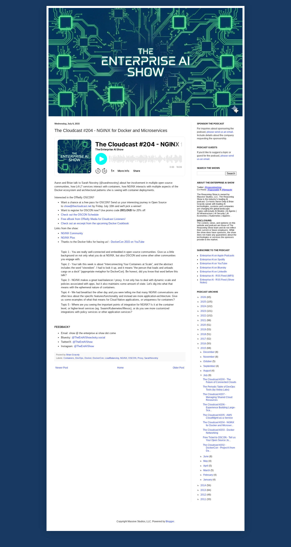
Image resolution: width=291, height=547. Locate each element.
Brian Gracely (73, 354)
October (207, 361)
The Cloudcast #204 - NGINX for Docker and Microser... (218, 424)
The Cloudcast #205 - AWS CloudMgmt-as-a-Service (218, 416)
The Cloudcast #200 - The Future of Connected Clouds (219, 381)
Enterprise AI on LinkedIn (213, 271)
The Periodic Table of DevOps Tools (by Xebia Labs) (219, 388)
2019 (204, 329)
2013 (204, 490)
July (205, 375)
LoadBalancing (112, 358)
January (208, 479)
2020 (204, 325)
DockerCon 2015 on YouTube (127, 241)
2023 (204, 311)
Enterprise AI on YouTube (213, 263)
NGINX (123, 358)
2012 (204, 494)
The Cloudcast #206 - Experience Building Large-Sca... (219, 407)
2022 (204, 315)
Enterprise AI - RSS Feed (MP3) (217, 275)
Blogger (170, 521)
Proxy (140, 358)
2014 (204, 485)
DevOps (79, 358)
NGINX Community (72, 233)
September (209, 366)
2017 (204, 338)
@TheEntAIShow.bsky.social (88, 337)
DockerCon (98, 358)
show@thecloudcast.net (77, 206)
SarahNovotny (151, 358)
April (206, 465)
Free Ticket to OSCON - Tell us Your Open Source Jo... (219, 439)
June (206, 456)
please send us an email (220, 132)
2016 (204, 343)
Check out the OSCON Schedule (80, 214)
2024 (204, 306)
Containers (69, 358)
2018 (204, 334)
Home (120, 367)
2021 (204, 320)
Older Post (178, 367)
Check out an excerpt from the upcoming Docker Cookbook (95, 223)
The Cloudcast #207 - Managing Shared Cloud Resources (217, 397)
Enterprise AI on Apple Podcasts (217, 255)
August (207, 370)
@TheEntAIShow (82, 341)
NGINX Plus (68, 237)
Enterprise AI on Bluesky (213, 267)
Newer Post (61, 367)
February (208, 474)
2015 (204, 348)
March (207, 470)
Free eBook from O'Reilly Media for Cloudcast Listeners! (93, 219)
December (209, 352)
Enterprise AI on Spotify (212, 259)
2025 (204, 301)
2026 (204, 297)
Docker (88, 358)
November (209, 356)
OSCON (132, 358)
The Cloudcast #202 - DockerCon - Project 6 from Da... (219, 448)
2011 (204, 499)
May (205, 461)
